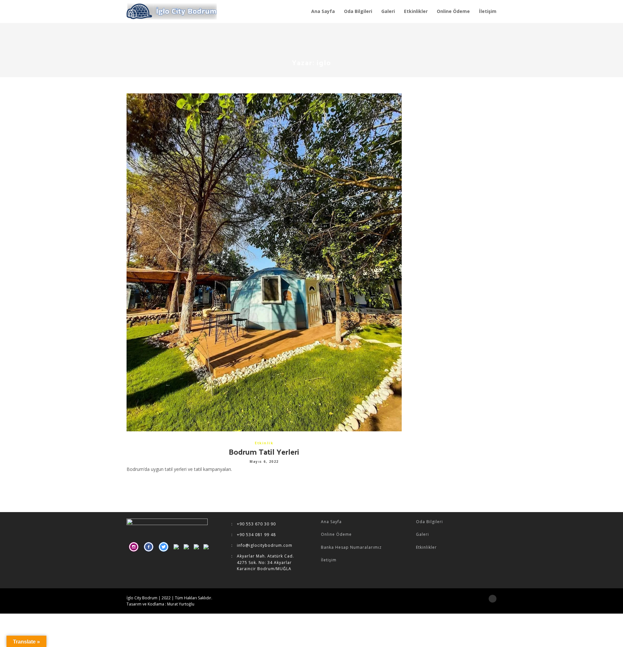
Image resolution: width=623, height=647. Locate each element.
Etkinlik (264, 442)
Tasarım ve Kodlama (145, 604)
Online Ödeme (336, 534)
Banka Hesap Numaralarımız (351, 547)
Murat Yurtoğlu (180, 604)
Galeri (422, 534)
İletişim (328, 560)
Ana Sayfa (331, 521)
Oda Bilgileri (429, 521)
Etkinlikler (426, 547)
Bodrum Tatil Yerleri (264, 451)
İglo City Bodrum (142, 598)
